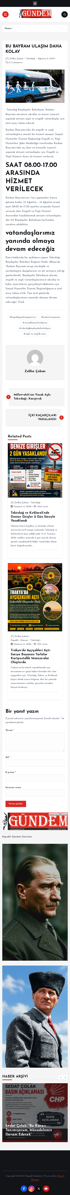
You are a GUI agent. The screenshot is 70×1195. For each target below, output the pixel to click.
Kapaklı (15, 640)
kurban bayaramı (51, 317)
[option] (35, 1112)
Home (8, 28)
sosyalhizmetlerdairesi (35, 323)
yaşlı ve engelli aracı (35, 334)
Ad (8, 757)
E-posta (11, 772)
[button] (60, 1077)
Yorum (10, 730)
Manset (24, 640)
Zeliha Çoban (16, 58)
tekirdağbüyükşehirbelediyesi (36, 328)
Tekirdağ (30, 58)
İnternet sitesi (13, 787)
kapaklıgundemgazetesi (23, 317)
